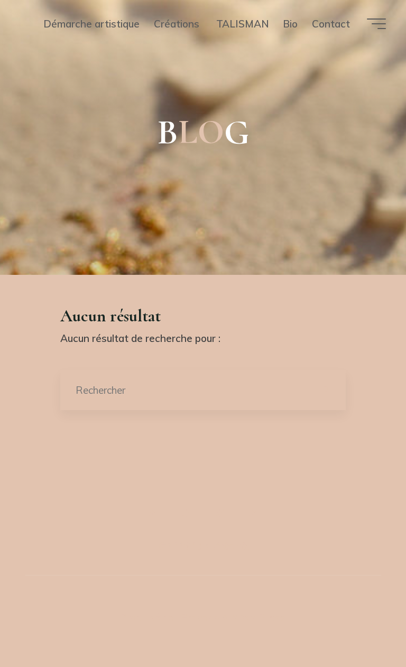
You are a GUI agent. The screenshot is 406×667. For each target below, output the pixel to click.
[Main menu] (376, 23)
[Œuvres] (186, 513)
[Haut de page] (203, 478)
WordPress (258, 617)
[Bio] (252, 513)
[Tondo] (220, 513)
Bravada (199, 617)
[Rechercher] (325, 390)
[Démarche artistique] (153, 513)
